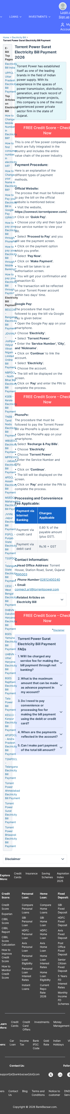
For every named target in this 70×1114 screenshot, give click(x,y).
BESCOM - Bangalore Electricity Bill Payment (11, 319)
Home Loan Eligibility (45, 976)
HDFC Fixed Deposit (62, 921)
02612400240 (50, 579)
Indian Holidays (58, 1042)
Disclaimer (58, 630)
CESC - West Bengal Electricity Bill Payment (11, 595)
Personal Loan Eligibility (27, 959)
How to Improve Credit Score (7, 955)
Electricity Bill (19, 37)
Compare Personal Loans (27, 908)
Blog (25, 1091)
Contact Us (13, 1092)
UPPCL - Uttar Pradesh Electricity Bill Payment (11, 82)
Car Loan (13, 1042)
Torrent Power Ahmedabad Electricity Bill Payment (12, 791)
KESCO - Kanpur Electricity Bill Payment (11, 722)
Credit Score (5, 906)
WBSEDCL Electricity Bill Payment (11, 446)
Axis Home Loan (43, 946)
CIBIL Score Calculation (8, 940)
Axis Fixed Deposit (62, 934)
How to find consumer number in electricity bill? (11, 154)
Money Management (61, 1023)
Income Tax (24, 1042)
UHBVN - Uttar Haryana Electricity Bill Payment (11, 664)
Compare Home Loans (45, 908)
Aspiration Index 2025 (63, 877)
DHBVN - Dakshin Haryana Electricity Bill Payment (11, 619)
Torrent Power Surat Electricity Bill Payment (11, 813)
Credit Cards (17, 875)
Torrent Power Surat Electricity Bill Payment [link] (27, 40)
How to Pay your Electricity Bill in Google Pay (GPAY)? (11, 206)
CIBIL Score (5, 920)
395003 (21, 574)
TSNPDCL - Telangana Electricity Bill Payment (11, 768)
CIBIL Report (6, 929)
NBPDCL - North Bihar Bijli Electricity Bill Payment (11, 382)
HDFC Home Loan (43, 934)
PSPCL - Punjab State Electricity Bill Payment (11, 544)
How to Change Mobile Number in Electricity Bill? (11, 127)
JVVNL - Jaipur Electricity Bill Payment (11, 522)
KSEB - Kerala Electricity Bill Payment (11, 404)
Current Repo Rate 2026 (44, 990)
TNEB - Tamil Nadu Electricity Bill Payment (11, 426)
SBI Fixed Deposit (62, 908)
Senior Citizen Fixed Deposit (62, 965)
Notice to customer (54, 1092)
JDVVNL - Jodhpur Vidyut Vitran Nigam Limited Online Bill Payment (10, 350)
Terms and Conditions (38, 1092)
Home (6, 37)
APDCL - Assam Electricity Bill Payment (11, 485)
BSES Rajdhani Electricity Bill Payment (11, 686)
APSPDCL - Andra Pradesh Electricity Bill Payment (11, 744)
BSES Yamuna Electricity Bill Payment (11, 641)
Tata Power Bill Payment (10, 704)
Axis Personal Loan (27, 946)
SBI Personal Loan (27, 921)
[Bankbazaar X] (51, 1074)
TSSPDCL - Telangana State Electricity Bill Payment (11, 569)
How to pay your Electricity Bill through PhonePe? (11, 232)
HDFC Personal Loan (27, 934)
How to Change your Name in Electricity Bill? (11, 180)
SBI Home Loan (43, 921)
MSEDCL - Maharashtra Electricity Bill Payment (12, 503)
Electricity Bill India (11, 65)
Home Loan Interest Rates (44, 961)
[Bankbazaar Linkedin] (60, 1074)
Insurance (32, 873)
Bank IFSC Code (36, 1044)
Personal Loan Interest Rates (27, 974)
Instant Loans (26, 986)
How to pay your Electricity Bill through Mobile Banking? (11, 258)
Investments (41, 1022)
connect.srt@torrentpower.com (37, 589)
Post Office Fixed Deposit (62, 948)
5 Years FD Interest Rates (62, 981)
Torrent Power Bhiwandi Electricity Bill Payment (11, 837)
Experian (7, 913)
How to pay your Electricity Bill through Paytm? (11, 284)
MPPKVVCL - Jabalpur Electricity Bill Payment (12, 465)
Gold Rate (46, 1042)
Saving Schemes (47, 875)
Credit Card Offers (26, 1025)
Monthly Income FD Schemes (63, 998)
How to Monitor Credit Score (6, 972)
